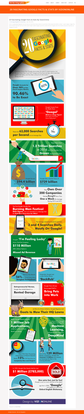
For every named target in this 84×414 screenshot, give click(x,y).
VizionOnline (17, 406)
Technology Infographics (15, 22)
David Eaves (23, 22)
